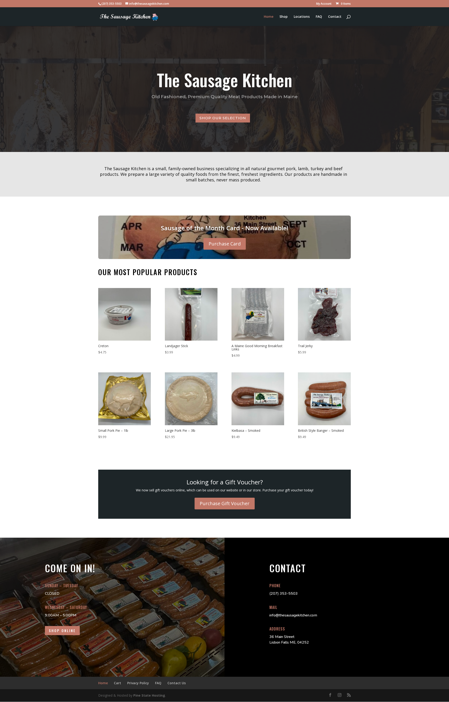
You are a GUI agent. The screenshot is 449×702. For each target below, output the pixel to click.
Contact (334, 17)
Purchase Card (225, 244)
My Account (324, 4)
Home (268, 17)
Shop (283, 17)
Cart (117, 683)
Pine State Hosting (149, 695)
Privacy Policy (138, 683)
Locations (302, 17)
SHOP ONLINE (62, 630)
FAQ (319, 17)
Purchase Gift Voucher (225, 503)
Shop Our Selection (222, 118)
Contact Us (176, 683)
